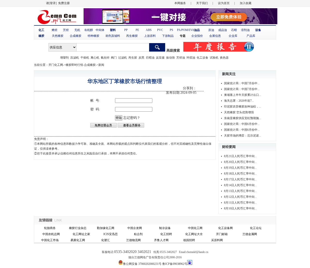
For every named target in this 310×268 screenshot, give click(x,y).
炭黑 (141, 57)
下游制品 (168, 36)
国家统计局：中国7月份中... (242, 83)
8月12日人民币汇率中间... (240, 197)
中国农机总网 (51, 234)
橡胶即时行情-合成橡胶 (81, 65)
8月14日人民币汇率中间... (240, 185)
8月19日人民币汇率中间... (240, 167)
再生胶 (132, 57)
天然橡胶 (57, 36)
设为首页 (224, 3)
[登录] (53, 3)
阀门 (114, 57)
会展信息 (215, 36)
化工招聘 (166, 234)
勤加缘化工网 (105, 228)
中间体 (100, 30)
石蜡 (234, 30)
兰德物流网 (133, 240)
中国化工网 (195, 228)
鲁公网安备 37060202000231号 (142, 264)
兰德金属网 (249, 234)
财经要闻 (229, 147)
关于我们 (202, 3)
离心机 (95, 57)
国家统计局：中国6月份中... (242, 124)
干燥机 (84, 57)
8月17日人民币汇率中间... (240, 179)
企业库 (233, 36)
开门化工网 (55, 65)
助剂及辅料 (113, 36)
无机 (77, 30)
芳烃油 (180, 57)
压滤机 (74, 57)
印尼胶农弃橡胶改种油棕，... (242, 106)
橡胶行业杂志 (77, 228)
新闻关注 (229, 74)
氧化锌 (105, 57)
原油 (211, 30)
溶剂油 (245, 30)
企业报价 (197, 36)
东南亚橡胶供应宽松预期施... (242, 118)
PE (137, 30)
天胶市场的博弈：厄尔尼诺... (242, 135)
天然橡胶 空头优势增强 (239, 112)
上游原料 (150, 36)
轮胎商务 (50, 228)
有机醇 (88, 30)
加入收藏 (245, 3)
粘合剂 (138, 234)
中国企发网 (134, 228)
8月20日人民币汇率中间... (240, 162)
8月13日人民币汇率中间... (240, 191)
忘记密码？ (131, 118)
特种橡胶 (93, 36)
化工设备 (202, 57)
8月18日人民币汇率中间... (240, 173)
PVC (160, 30)
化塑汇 (105, 240)
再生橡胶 (132, 36)
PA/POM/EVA (185, 30)
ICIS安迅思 (110, 234)
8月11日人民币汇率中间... (240, 202)
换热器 (224, 57)
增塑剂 (64, 57)
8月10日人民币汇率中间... (240, 208)
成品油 (222, 30)
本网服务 (180, 3)
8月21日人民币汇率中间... (240, 156)
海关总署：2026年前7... (239, 100)
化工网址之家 (81, 234)
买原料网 (217, 240)
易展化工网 (77, 240)
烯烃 (54, 30)
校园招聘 (189, 240)
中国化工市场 (50, 240)
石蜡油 (150, 57)
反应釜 (160, 57)
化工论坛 (256, 228)
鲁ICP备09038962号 (174, 264)
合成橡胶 (75, 36)
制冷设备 (165, 228)
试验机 (214, 57)
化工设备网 (225, 228)
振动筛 (170, 57)
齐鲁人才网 (161, 240)
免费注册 (64, 3)
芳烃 (66, 30)
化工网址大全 (194, 234)
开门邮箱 (222, 234)
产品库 (251, 36)
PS (171, 30)
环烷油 (190, 57)
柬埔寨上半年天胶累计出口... (242, 95)
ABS (149, 30)
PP (126, 30)
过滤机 (122, 57)
